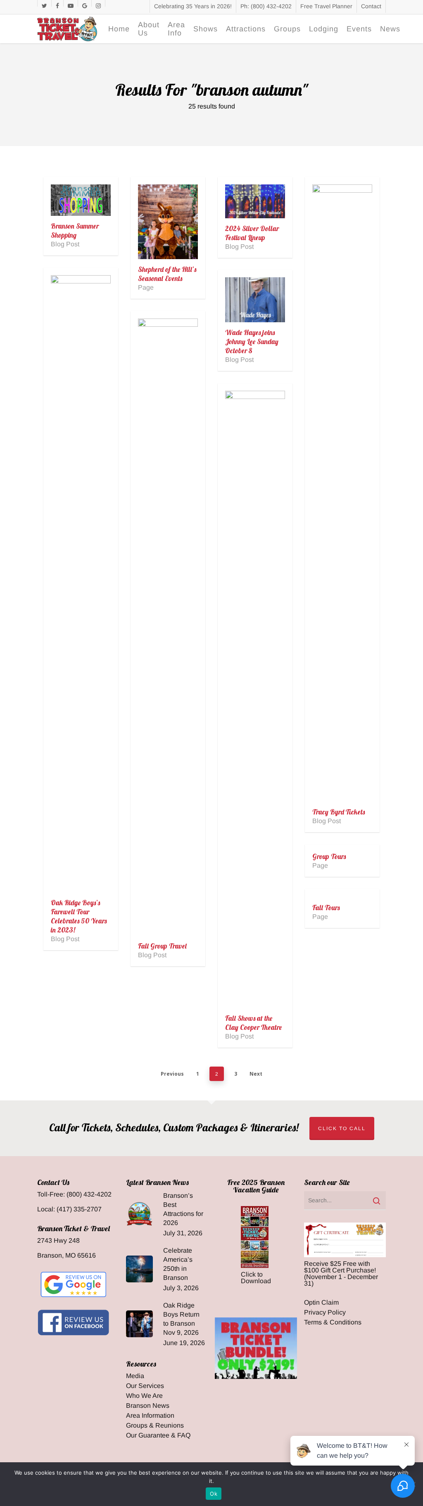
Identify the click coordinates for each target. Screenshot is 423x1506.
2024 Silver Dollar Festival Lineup (252, 233)
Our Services (145, 1386)
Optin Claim (321, 1302)
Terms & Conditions (332, 1322)
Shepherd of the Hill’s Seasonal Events (167, 274)
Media (135, 1376)
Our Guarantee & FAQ (158, 1435)
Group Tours (329, 856)
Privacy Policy (325, 1312)
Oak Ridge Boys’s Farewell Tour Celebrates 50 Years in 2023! (79, 916)
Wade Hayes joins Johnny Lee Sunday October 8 (251, 341)
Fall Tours (326, 907)
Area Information (150, 1415)
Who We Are (144, 1396)
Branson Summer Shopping (75, 230)
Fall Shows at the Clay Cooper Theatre (253, 1023)
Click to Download (256, 1277)
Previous (172, 1073)
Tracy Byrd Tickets (338, 811)
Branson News (147, 1405)
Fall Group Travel (162, 946)
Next (256, 1073)
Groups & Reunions (155, 1425)
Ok (213, 1493)
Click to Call (342, 1128)
